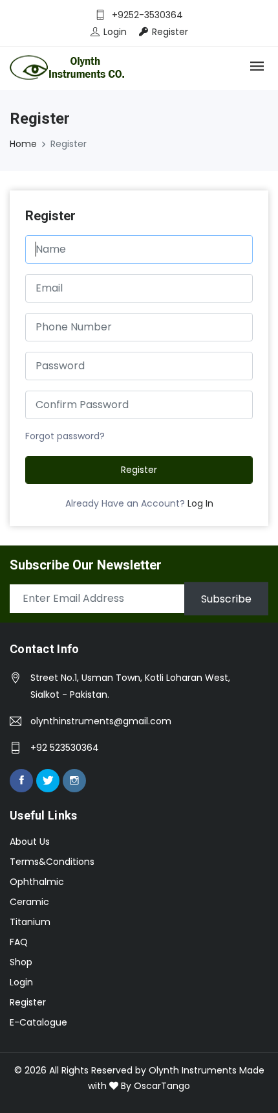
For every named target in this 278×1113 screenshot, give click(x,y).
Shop (21, 962)
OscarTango (162, 1085)
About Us (30, 841)
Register (139, 469)
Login (21, 982)
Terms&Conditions (52, 861)
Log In (200, 503)
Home (23, 143)
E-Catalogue (38, 1022)
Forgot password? (65, 436)
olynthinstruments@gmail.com (100, 721)
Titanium (30, 921)
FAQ (19, 941)
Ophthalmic (37, 881)
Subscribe (226, 598)
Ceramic (29, 901)
